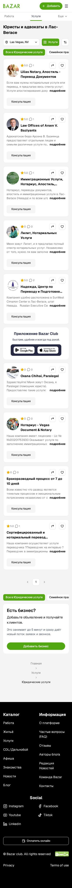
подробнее (57, 90)
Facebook (51, 806)
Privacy (8, 865)
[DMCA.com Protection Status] (62, 853)
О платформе (49, 723)
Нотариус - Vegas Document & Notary (36, 427)
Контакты (46, 786)
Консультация (21, 101)
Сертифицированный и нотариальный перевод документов (26, 537)
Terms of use (59, 865)
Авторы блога (49, 754)
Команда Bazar (50, 777)
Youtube (15, 815)
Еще (61, 16)
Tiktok (48, 815)
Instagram (16, 806)
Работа (9, 16)
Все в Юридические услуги (24, 52)
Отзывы (45, 745)
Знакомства (12, 767)
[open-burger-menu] (66, 6)
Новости (9, 776)
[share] (52, 65)
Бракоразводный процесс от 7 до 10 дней (34, 481)
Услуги (36, 16)
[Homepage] (11, 6)
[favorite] (62, 65)
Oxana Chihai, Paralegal (40, 376)
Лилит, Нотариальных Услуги (39, 235)
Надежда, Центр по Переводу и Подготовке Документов (40, 291)
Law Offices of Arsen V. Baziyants (39, 127)
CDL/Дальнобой (15, 749)
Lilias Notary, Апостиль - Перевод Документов (40, 74)
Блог (7, 785)
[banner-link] (36, 343)
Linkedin (15, 824)
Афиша (8, 758)
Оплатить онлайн (38, 841)
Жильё (8, 732)
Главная (36, 663)
